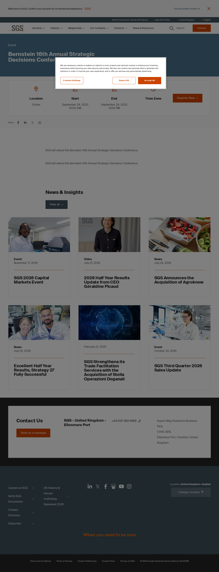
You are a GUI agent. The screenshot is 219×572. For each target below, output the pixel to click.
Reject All (124, 80)
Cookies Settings (71, 80)
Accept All (149, 80)
